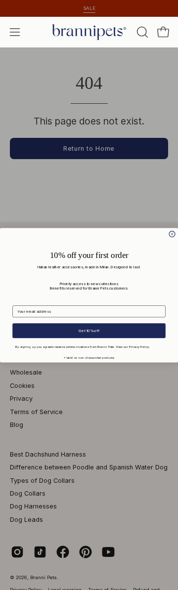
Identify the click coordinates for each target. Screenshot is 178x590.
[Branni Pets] (89, 32)
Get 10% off (89, 330)
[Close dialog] (172, 234)
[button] (141, 32)
